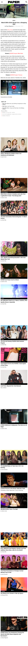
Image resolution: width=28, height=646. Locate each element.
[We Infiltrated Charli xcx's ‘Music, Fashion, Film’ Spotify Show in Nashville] (14, 291)
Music (14, 20)
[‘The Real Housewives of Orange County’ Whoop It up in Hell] (14, 561)
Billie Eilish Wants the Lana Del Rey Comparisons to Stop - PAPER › (14, 104)
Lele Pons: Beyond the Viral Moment (11, 386)
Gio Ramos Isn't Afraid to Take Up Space (12, 593)
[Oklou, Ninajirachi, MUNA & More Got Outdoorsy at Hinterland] (14, 144)
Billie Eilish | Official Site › (6, 115)
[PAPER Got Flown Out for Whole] (14, 270)
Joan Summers (5, 469)
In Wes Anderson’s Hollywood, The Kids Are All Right (14, 425)
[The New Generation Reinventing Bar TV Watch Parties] (14, 207)
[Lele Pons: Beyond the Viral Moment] (14, 376)
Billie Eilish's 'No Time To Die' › (8, 106)
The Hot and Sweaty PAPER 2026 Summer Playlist (12, 342)
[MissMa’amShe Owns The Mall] (14, 500)
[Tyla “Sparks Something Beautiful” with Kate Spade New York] (14, 248)
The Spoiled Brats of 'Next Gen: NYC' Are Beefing (12, 466)
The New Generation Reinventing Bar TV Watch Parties (14, 217)
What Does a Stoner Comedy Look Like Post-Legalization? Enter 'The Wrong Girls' (13, 194)
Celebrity (3, 630)
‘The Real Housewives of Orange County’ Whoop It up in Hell (12, 571)
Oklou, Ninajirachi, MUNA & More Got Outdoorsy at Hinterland (11, 154)
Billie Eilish (10, 29)
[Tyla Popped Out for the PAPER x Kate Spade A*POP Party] (14, 354)
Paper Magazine (9, 26)
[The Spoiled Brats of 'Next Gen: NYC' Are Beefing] (14, 456)
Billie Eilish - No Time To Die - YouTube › (8, 112)
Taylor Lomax (4, 197)
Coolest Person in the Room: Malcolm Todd (13, 488)
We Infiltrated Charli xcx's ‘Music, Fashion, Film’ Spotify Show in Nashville (14, 301)
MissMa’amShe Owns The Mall (9, 509)
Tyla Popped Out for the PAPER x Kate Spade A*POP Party (13, 364)
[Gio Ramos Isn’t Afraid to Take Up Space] (14, 584)
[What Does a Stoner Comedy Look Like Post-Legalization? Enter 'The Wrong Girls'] (14, 184)
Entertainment (4, 192)
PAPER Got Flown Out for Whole (10, 279)
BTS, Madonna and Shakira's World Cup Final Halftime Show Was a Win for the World (13, 549)
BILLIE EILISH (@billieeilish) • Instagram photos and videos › (11, 114)
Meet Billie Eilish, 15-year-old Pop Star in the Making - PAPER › (13, 108)
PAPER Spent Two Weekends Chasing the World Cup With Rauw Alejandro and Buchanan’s (12, 634)
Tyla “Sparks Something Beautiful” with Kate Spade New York (13, 258)
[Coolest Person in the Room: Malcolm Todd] (14, 479)
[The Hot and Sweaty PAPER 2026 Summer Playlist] (14, 332)
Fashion (3, 361)
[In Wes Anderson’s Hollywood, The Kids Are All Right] (14, 415)
